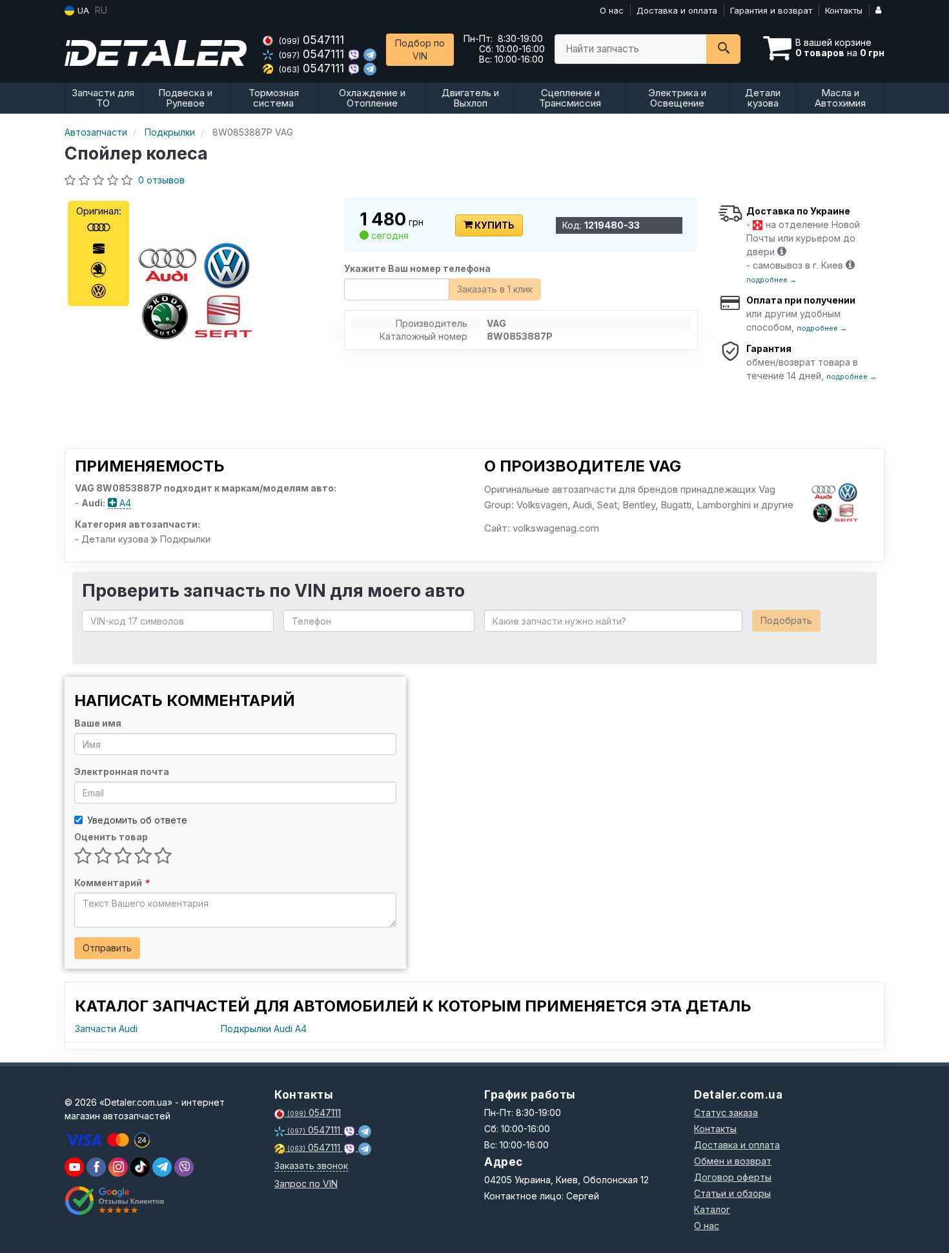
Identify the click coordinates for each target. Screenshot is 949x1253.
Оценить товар (111, 836)
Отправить (107, 947)
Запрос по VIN (306, 1183)
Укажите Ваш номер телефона (417, 268)
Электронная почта (121, 771)
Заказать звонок (311, 1165)
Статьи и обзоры (732, 1193)
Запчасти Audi (106, 1028)
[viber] (96, 1167)
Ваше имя (97, 723)
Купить (494, 225)
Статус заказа (726, 1112)
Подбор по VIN (420, 49)
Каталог (712, 1209)
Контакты (843, 10)
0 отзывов (161, 179)
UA (82, 10)
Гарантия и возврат (771, 10)
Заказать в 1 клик (495, 289)
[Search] (723, 49)
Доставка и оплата (677, 10)
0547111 (311, 40)
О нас (612, 10)
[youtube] (74, 1167)
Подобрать (786, 620)
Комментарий (111, 882)
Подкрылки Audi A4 (264, 1028)
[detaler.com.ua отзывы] (115, 1200)
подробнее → (771, 279)
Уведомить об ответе (137, 819)
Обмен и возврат (732, 1160)
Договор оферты (732, 1177)
